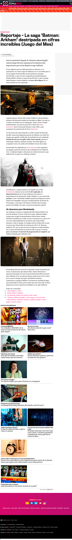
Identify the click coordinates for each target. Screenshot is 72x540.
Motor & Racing (24, 529)
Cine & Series (45, 4)
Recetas (34, 532)
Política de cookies (35, 508)
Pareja (25, 532)
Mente (51, 532)
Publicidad (60, 508)
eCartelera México (37, 527)
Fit (19, 529)
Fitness (44, 532)
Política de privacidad (23, 508)
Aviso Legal (14, 508)
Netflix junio (42, 1)
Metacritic (34, 129)
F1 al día (31, 529)
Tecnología (38, 3)
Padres (21, 532)
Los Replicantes (11, 524)
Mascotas (39, 532)
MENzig (9, 529)
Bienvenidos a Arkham (15, 293)
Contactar (66, 508)
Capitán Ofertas (20, 524)
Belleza (16, 532)
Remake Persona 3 (50, 1)
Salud (29, 532)
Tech (13, 529)
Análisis (60, 3)
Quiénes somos (6, 508)
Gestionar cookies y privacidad (48, 508)
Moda (12, 532)
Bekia (8, 532)
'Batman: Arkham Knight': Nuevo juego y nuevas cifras (26, 297)
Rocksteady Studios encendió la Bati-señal (22, 295)
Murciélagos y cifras (14, 291)
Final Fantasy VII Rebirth (21, 1)
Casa (48, 532)
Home (24, 3)
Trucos (66, 3)
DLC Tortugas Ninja (33, 1)
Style (16, 529)
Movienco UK (46, 527)
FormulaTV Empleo (21, 527)
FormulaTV (12, 527)
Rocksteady (10, 192)
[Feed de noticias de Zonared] (27, 503)
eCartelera (29, 527)
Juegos (53, 3)
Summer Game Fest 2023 (63, 1)
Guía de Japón (54, 527)
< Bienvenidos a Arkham (14, 299)
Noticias (30, 3)
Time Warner (31, 147)
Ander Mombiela (7, 54)
